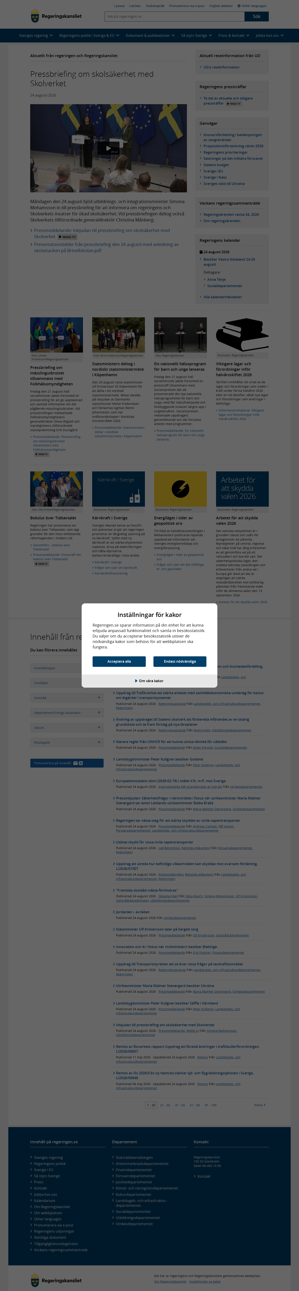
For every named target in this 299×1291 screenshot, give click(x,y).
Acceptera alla (119, 661)
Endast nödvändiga (180, 661)
